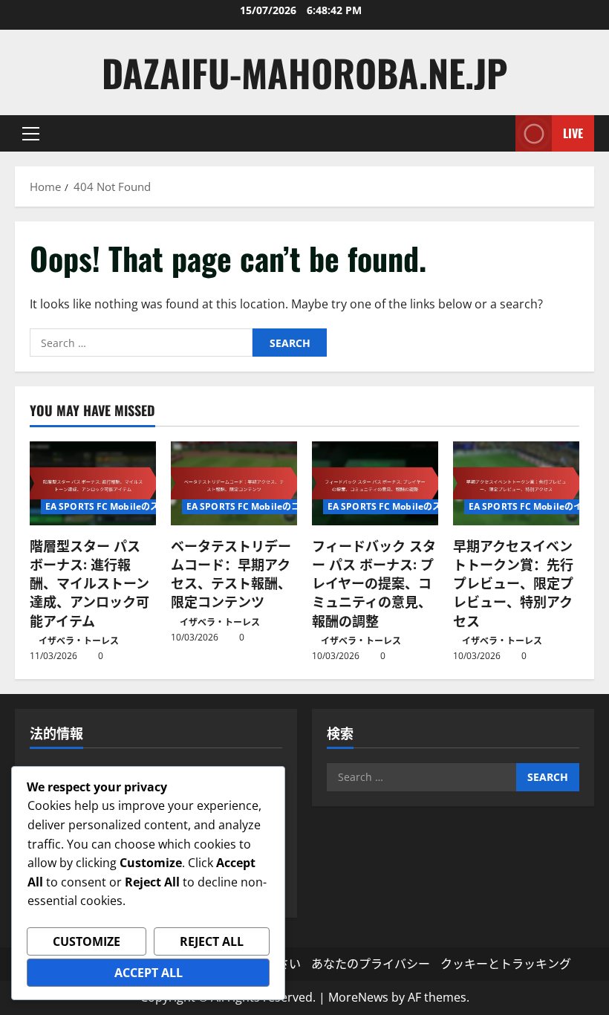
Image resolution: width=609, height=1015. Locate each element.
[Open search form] (499, 133)
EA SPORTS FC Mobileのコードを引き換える (279, 506)
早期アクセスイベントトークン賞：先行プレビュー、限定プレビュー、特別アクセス (513, 583)
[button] (31, 133)
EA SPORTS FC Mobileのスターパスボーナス (138, 506)
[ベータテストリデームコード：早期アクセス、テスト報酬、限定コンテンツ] (234, 483)
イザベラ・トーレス (79, 641)
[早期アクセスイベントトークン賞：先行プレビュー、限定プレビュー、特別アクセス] (516, 483)
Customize (86, 941)
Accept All (148, 972)
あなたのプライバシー (370, 964)
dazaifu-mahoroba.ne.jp (305, 72)
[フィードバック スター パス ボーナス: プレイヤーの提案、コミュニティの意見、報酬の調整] (375, 483)
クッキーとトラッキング (505, 964)
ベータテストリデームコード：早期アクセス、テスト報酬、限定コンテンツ (231, 574)
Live (573, 133)
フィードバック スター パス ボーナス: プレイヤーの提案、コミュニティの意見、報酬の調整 (374, 583)
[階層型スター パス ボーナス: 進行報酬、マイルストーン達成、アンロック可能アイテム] (93, 483)
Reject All (212, 941)
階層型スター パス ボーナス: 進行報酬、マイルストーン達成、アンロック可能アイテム (89, 583)
